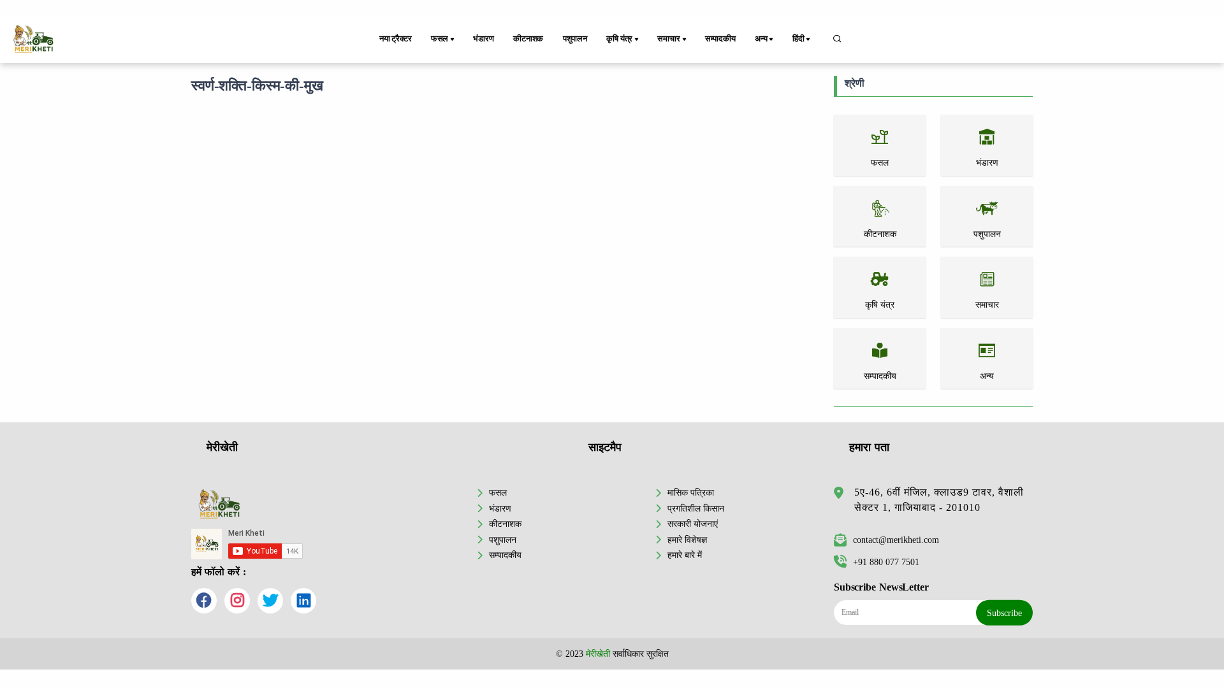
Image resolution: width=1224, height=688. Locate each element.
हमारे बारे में (684, 555)
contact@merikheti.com (896, 539)
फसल (498, 492)
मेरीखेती (598, 654)
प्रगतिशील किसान (695, 508)
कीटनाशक (528, 38)
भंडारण (483, 38)
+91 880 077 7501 (886, 562)
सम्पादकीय (720, 38)
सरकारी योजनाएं (692, 524)
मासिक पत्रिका (690, 492)
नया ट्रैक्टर (395, 38)
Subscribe (1004, 613)
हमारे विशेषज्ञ (687, 539)
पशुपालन (575, 38)
